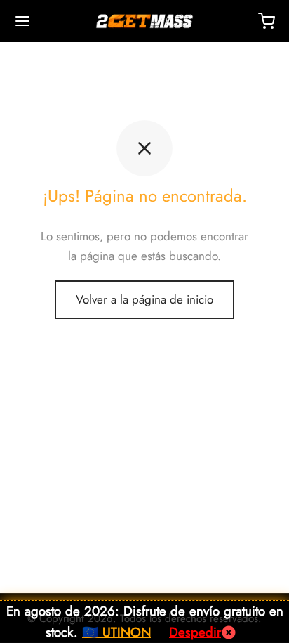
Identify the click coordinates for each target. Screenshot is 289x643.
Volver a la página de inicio (144, 299)
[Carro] (266, 21)
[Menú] (22, 21)
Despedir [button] (195, 632)
